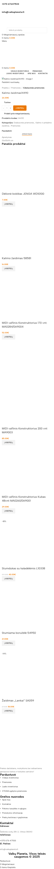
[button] (8, 204)
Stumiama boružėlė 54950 (19, 633)
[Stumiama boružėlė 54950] (27, 606)
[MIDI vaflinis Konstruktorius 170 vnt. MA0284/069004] (27, 296)
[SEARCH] (44, 30)
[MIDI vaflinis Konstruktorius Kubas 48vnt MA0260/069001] (27, 470)
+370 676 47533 (8, 840)
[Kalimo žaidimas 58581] (27, 231)
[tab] (27, 134)
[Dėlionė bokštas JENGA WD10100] (27, 167)
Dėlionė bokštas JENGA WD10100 (23, 193)
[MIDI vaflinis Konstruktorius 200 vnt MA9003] (27, 364)
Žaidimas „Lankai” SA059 (18, 700)
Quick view (5, 210)
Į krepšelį (20, 108)
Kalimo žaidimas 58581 (16, 258)
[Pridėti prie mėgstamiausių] (5, 189)
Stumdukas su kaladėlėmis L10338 (23, 568)
